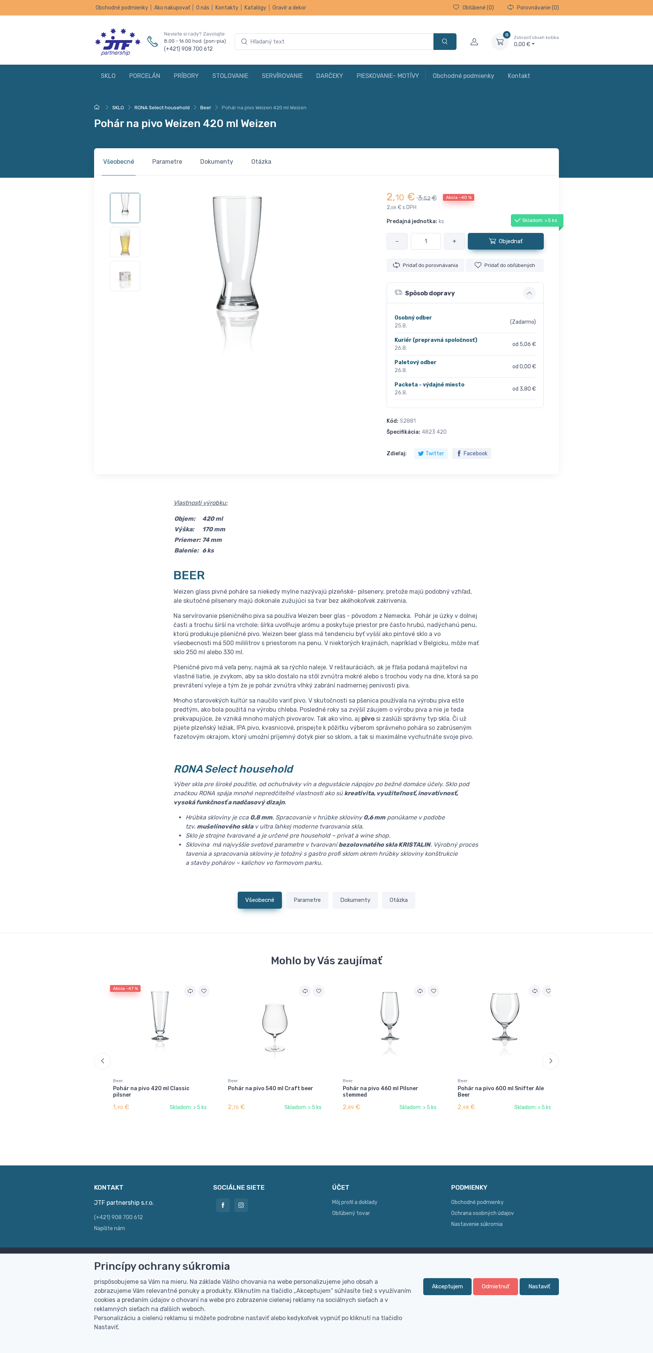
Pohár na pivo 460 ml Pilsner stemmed (380, 1091)
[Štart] (98, 107)
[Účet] (474, 41)
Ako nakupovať (172, 8)
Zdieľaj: (397, 453)
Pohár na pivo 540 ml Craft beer (270, 1088)
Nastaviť (539, 1286)
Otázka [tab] (261, 161)
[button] (465, 293)
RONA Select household (232, 769)
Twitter (435, 453)
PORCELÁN (144, 75)
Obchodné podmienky (122, 8)
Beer (118, 1080)
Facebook (475, 453)
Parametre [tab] (167, 161)
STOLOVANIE (230, 75)
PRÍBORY (186, 75)
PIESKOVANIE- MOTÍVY (388, 75)
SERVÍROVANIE (282, 75)
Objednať (511, 241)
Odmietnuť (495, 1286)
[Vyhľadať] (444, 41)
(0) (478, 8)
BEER (189, 575)
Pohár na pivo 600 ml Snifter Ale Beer (501, 1091)
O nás (202, 8)
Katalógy (255, 8)
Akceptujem (447, 1286)
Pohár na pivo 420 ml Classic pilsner (151, 1091)
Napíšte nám (109, 1228)
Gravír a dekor (289, 8)
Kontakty (226, 8)
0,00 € (536, 41)
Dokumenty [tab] (216, 161)
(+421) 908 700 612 (188, 49)
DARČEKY (329, 75)
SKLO (108, 75)
